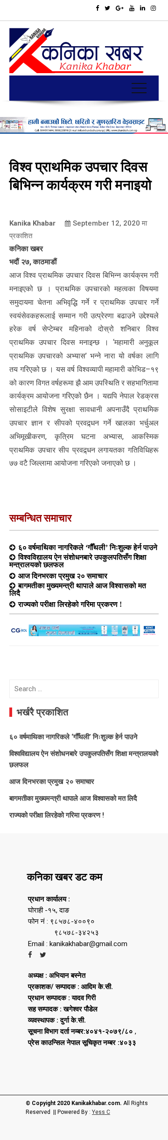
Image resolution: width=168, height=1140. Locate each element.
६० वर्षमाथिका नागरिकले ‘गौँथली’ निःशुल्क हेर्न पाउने (87, 547)
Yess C (101, 1112)
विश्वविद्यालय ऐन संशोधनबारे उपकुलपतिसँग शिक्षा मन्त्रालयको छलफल (78, 560)
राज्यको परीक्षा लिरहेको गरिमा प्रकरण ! (70, 604)
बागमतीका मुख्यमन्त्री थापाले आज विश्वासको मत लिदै (77, 589)
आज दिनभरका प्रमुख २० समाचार (62, 575)
